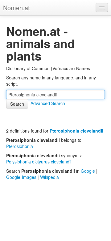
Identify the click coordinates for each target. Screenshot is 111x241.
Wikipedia (49, 177)
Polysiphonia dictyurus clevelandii (38, 162)
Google (88, 171)
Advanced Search (48, 103)
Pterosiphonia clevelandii (76, 131)
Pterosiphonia (19, 146)
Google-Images (21, 177)
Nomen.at (16, 7)
